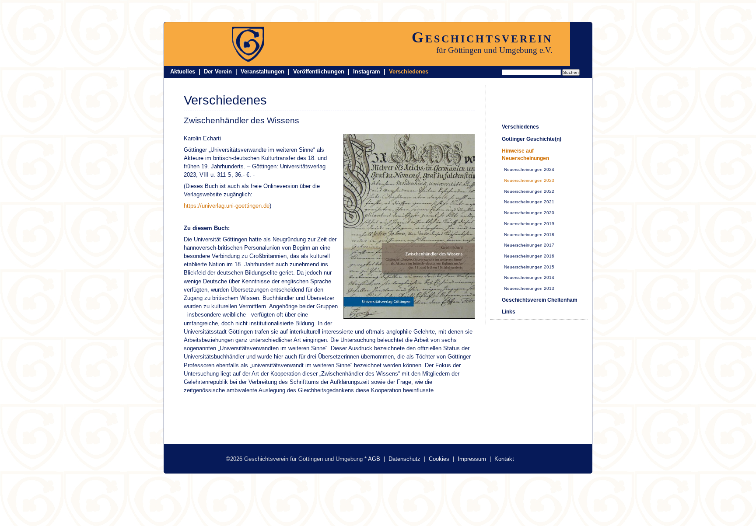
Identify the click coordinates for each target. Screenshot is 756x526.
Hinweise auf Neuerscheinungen (525, 154)
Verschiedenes (408, 71)
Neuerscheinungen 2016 (529, 256)
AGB (374, 459)
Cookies (439, 459)
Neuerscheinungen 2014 (529, 277)
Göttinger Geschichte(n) (531, 139)
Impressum (472, 459)
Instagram (366, 71)
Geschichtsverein (482, 37)
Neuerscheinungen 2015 (529, 267)
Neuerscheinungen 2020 (529, 212)
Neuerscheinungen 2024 (529, 169)
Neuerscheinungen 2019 (529, 223)
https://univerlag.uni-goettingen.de (227, 205)
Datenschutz (404, 459)
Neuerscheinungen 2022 (529, 191)
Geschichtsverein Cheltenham (540, 300)
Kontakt (504, 459)
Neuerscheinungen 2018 (529, 234)
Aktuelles (182, 71)
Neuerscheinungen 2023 (529, 180)
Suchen (571, 72)
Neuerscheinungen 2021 (529, 201)
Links (508, 311)
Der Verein (218, 71)
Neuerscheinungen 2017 (529, 245)
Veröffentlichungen (318, 71)
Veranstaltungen (262, 71)
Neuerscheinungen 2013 (529, 288)
